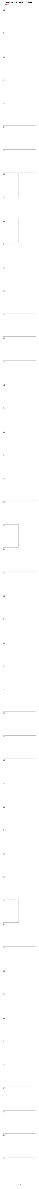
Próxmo (22, 1185)
